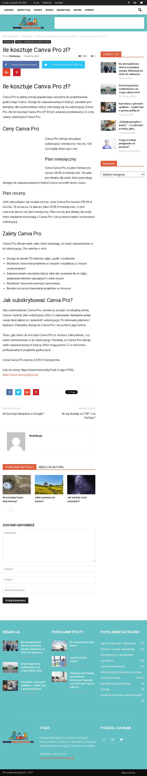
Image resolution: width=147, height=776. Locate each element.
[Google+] (135, 2)
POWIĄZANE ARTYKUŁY (19, 467)
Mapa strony (128, 772)
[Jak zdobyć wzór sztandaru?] (81, 484)
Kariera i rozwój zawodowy (117, 649)
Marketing (63, 9)
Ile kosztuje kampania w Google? (23, 413)
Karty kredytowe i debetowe (118, 643)
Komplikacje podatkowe (116, 683)
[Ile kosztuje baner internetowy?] (17, 484)
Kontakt (59, 2)
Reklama (47, 2)
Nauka (78, 9)
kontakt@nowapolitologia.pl (56, 758)
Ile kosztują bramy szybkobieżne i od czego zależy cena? (129, 89)
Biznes (49, 9)
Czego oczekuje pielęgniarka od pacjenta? (127, 143)
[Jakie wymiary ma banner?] (49, 484)
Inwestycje (23, 9)
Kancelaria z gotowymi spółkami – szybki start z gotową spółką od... (131, 107)
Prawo (38, 9)
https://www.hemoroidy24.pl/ (20, 374)
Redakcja (15, 56)
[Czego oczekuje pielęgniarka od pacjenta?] (108, 143)
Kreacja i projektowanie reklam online (33, 41)
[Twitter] (141, 2)
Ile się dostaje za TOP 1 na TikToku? (78, 415)
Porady (89, 9)
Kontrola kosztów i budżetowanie (121, 695)
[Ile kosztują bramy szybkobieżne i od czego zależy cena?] (108, 89)
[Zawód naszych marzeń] (59, 661)
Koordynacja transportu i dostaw (121, 672)
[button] (139, 10)
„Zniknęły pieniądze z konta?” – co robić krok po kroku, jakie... (131, 125)
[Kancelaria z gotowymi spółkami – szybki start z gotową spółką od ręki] (108, 107)
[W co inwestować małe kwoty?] (59, 646)
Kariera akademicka (113, 666)
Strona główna (10, 36)
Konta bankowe (110, 678)
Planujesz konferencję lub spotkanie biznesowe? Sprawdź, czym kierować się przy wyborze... (82, 680)
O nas (36, 2)
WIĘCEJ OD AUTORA (51, 467)
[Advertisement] (99, 23)
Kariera (9, 9)
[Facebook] (129, 2)
